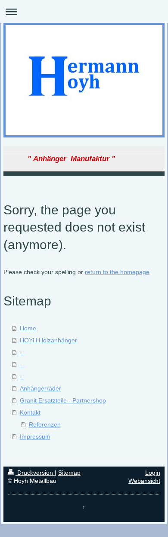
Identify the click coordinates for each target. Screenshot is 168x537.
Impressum (35, 436)
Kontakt (30, 412)
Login (152, 472)
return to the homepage (117, 271)
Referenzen (45, 424)
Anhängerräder (40, 388)
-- (22, 352)
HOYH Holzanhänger (48, 340)
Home (28, 328)
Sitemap (69, 472)
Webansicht (144, 480)
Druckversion (35, 472)
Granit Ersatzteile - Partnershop (63, 400)
